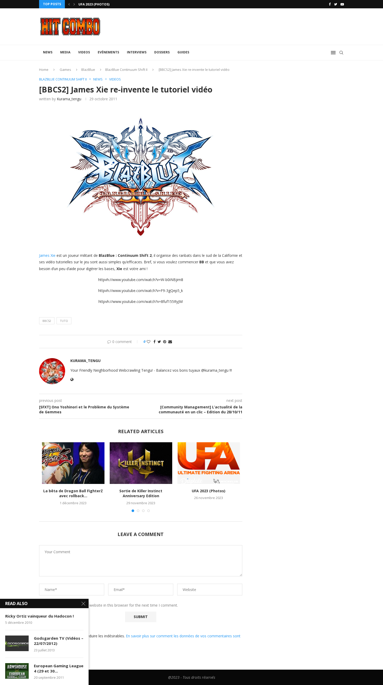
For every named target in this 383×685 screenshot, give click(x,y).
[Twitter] (335, 4)
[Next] (74, 4)
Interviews (136, 52)
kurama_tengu (69, 98)
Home (43, 69)
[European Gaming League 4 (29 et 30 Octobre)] (17, 671)
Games (65, 69)
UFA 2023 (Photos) (93, 4)
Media (65, 52)
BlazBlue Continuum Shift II (126, 69)
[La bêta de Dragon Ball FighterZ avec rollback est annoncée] (73, 463)
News (47, 52)
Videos (84, 52)
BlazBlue (88, 69)
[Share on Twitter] (159, 341)
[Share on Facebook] (154, 341)
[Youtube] (342, 4)
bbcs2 (46, 321)
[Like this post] (148, 341)
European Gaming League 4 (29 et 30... (58, 668)
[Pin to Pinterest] (164, 341)
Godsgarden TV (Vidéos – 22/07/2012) (58, 641)
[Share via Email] (170, 341)
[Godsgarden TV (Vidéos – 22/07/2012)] (17, 643)
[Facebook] (330, 4)
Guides (183, 52)
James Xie (47, 255)
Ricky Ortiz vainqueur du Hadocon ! (39, 616)
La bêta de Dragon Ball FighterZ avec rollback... (73, 493)
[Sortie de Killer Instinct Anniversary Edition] (141, 463)
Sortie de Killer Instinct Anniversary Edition (140, 493)
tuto (64, 321)
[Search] (341, 52)
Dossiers (162, 52)
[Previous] (69, 4)
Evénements (108, 52)
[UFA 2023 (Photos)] (208, 463)
